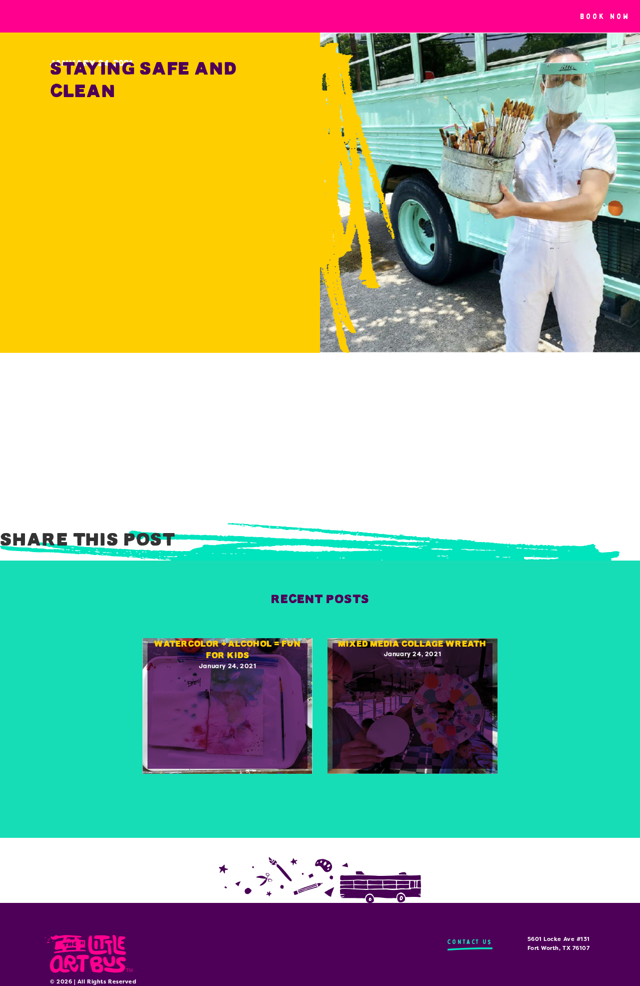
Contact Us (470, 941)
